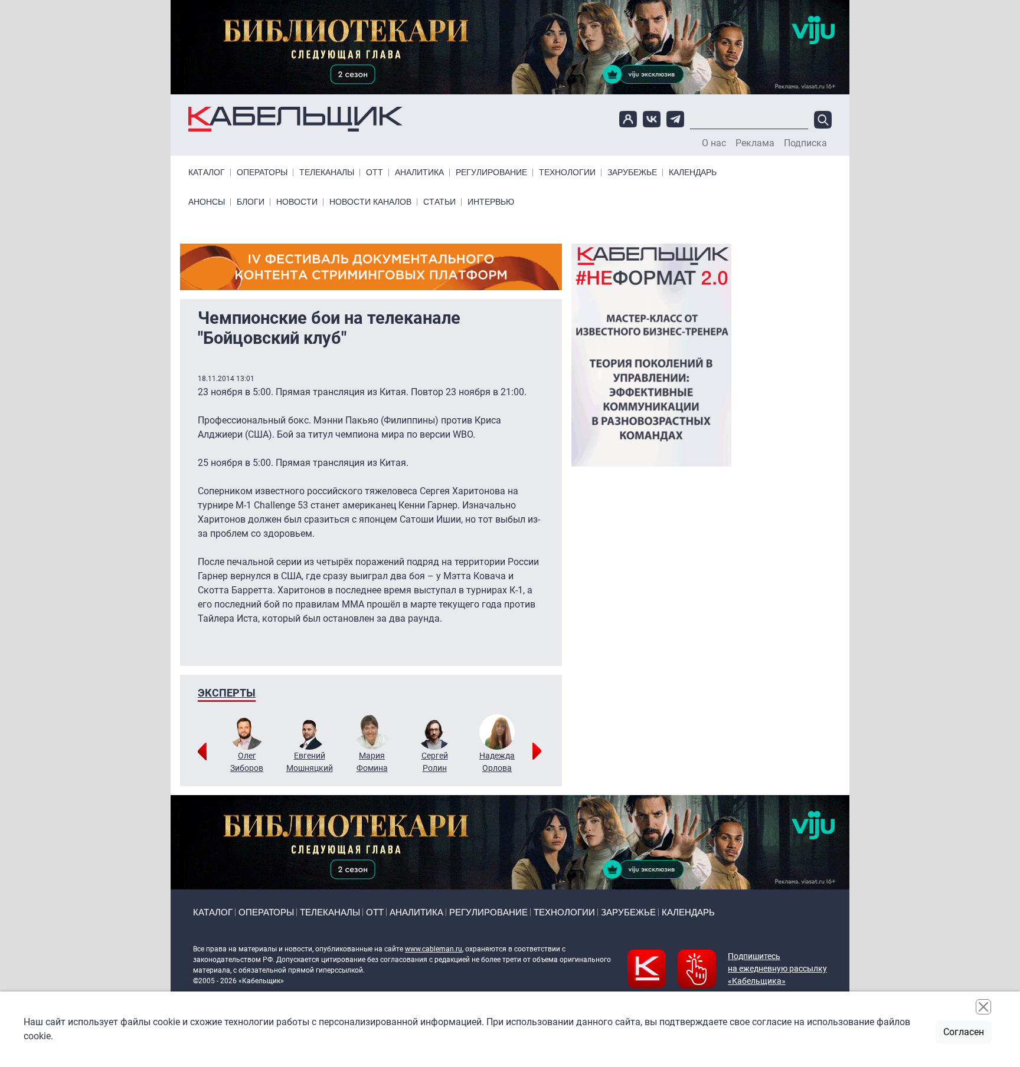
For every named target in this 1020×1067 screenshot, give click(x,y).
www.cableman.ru (433, 949)
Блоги (250, 202)
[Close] (983, 1007)
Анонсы (206, 202)
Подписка (805, 143)
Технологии (567, 172)
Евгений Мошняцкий (309, 762)
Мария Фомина (372, 762)
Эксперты (227, 693)
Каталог (206, 172)
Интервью (491, 202)
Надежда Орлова (497, 762)
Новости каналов (370, 202)
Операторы (262, 172)
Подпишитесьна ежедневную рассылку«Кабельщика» (777, 968)
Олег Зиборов (246, 762)
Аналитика (419, 172)
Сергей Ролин (434, 762)
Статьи (439, 202)
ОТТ (374, 172)
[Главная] (295, 119)
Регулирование (491, 172)
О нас (714, 143)
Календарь (693, 172)
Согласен (963, 1032)
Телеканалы (326, 172)
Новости (297, 202)
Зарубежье (632, 172)
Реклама (754, 143)
